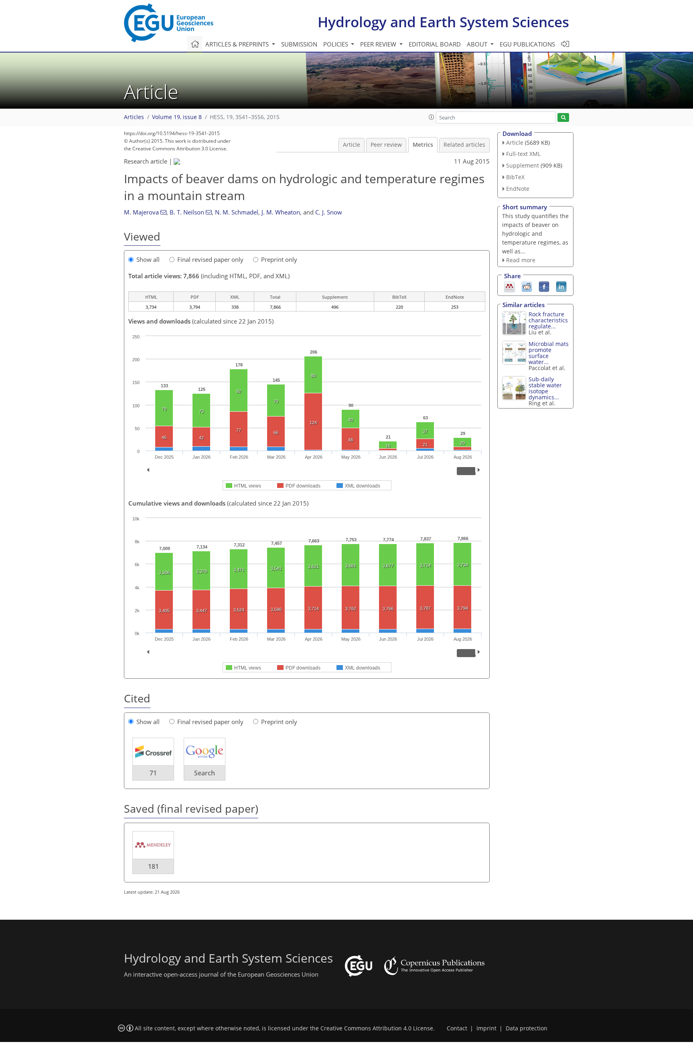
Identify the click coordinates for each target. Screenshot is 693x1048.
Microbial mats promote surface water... (549, 353)
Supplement (522, 165)
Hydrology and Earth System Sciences (443, 21)
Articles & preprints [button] (237, 44)
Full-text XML (523, 154)
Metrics (423, 144)
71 (153, 773)
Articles (134, 117)
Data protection (526, 1028)
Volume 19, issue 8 (177, 117)
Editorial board (435, 44)
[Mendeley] (509, 286)
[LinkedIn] (561, 286)
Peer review (386, 144)
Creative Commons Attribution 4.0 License (376, 1028)
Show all (148, 259)
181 (153, 866)
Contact (457, 1028)
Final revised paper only (210, 259)
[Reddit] (526, 286)
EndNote (517, 188)
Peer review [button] (379, 44)
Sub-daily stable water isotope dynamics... (545, 388)
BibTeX (515, 177)
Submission (299, 44)
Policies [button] (336, 44)
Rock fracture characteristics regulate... (548, 320)
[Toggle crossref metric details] (153, 751)
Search (204, 773)
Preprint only (279, 259)
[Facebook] (544, 286)
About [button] (478, 44)
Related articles (464, 144)
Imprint (486, 1028)
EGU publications (527, 44)
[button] (431, 117)
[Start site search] (563, 117)
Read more (520, 260)
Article (351, 144)
